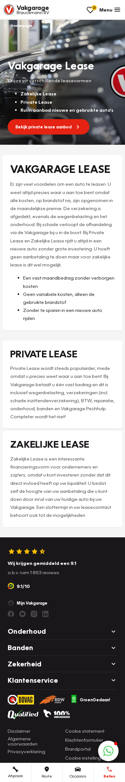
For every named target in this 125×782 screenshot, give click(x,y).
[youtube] (22, 614)
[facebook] (11, 614)
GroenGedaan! (95, 699)
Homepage (21, 25)
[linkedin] (45, 614)
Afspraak (15, 775)
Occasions (78, 776)
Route (47, 776)
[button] (108, 751)
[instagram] (34, 614)
